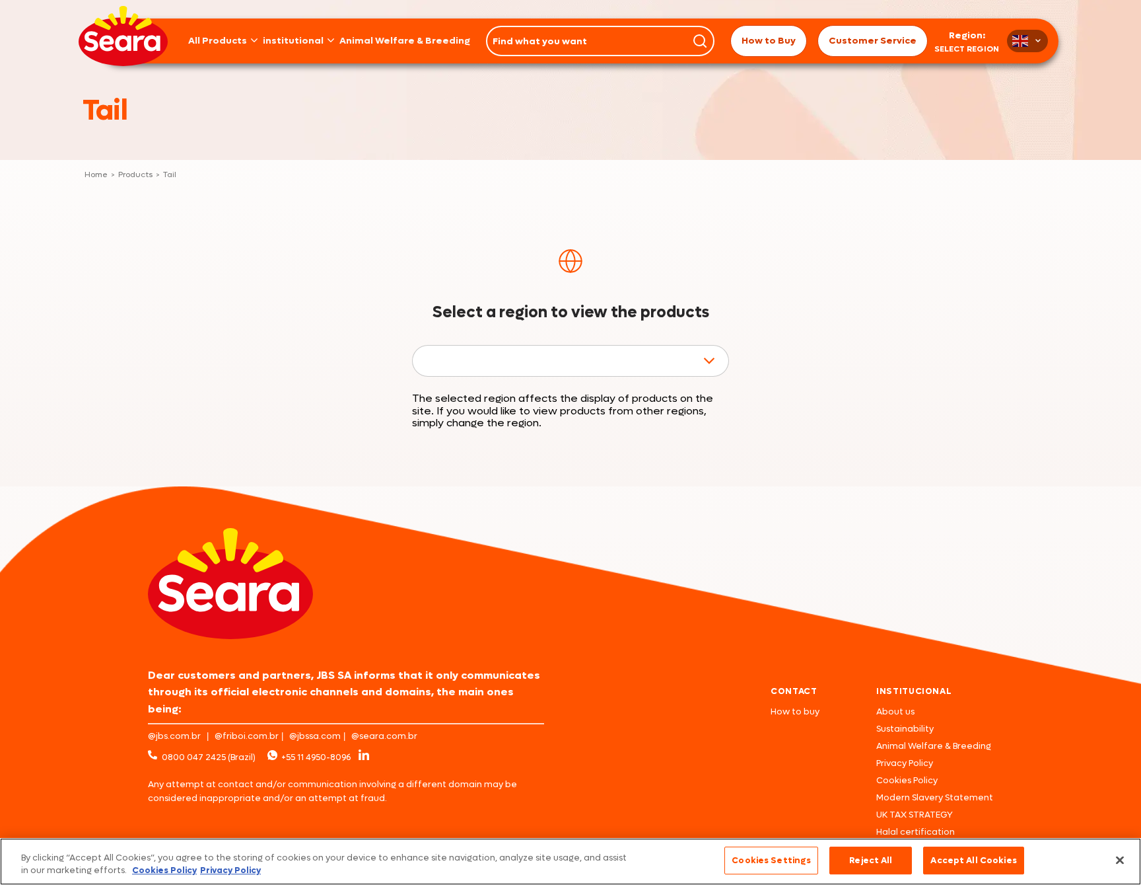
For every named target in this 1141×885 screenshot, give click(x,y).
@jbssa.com (315, 736)
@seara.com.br (384, 736)
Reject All (870, 860)
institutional (293, 41)
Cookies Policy (907, 780)
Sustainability (905, 728)
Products (135, 175)
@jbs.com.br (174, 736)
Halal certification (915, 831)
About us (895, 711)
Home (96, 175)
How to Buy (769, 40)
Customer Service (872, 40)
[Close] (1119, 859)
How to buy (795, 711)
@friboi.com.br (247, 736)
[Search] (700, 41)
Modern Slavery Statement (934, 797)
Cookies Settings (771, 860)
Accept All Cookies (973, 860)
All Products (217, 41)
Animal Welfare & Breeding (404, 41)
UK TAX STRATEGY (914, 814)
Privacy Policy (904, 763)
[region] (570, 861)
